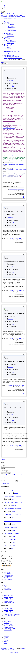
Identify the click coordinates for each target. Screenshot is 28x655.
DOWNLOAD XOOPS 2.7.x (12, 51)
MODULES (8, 40)
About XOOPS (10, 25)
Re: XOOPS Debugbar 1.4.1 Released (12, 490)
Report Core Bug (8, 630)
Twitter (5, 643)
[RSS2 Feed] (9, 649)
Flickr (5, 638)
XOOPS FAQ (8, 44)
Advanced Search (5, 483)
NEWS (7, 37)
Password (3, 468)
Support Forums (8, 601)
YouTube (6, 640)
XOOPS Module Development (11, 56)
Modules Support (9, 15)
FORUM (7, 33)
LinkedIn (6, 637)
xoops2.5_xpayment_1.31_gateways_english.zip (15, 169)
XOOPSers (6, 578)
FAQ (5, 586)
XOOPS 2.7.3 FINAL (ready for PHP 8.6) (13, 502)
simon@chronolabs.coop (9, 128)
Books (5, 585)
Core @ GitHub (8, 608)
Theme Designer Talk (10, 18)
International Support (13, 16)
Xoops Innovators (8, 576)
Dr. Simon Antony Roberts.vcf (16, 189)
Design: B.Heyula (14, 652)
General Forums (13, 14)
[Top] (23, 197)
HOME (7, 22)
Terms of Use (4, 648)
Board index (7, 53)
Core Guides (7, 588)
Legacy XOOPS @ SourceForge (12, 614)
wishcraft (10, 80)
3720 (13, 86)
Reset (9, 473)
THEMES (7, 38)
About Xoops (7, 572)
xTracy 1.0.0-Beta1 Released (10, 545)
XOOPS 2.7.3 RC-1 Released (10, 527)
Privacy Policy (11, 648)
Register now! (9, 474)
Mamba (16, 493)
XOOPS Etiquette (8, 579)
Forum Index (5, 14)
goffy (13, 499)
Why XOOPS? (10, 26)
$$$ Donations (7, 621)
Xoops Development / (9, 55)
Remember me (6, 471)
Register (9, 48)
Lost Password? (18, 474)
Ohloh (5, 641)
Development (4, 16)
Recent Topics (10, 36)
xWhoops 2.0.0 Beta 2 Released (11, 539)
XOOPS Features (11, 27)
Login (8, 47)
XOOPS (7, 23)
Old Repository (10, 43)
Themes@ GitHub (8, 598)
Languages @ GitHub (9, 599)
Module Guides (7, 589)
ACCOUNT (8, 45)
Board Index (10, 34)
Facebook (6, 636)
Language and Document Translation (13, 58)
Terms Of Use (10, 29)
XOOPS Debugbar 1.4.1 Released (11, 533)
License (9, 31)
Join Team (6, 623)
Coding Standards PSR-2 (10, 615)
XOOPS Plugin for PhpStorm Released (12, 521)
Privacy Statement (11, 30)
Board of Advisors (8, 575)
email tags (10, 155)
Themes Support (18, 15)
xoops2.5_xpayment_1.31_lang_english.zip (13, 164)
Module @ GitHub (11, 41)
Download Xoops (8, 595)
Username (3, 465)
